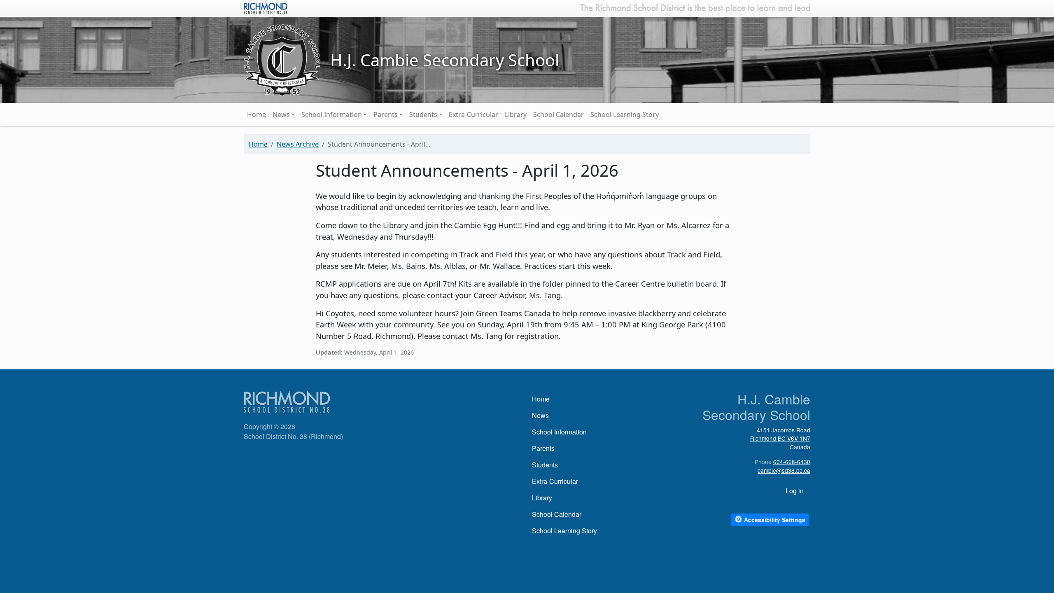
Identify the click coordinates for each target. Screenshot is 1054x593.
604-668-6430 (791, 462)
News (281, 114)
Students (423, 114)
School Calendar (558, 114)
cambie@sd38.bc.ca (784, 470)
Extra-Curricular (473, 114)
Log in (795, 490)
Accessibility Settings (770, 519)
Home (256, 114)
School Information (331, 114)
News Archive (298, 144)
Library (516, 114)
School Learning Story (624, 114)
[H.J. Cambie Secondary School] (282, 59)
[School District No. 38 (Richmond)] (265, 7)
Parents (385, 114)
